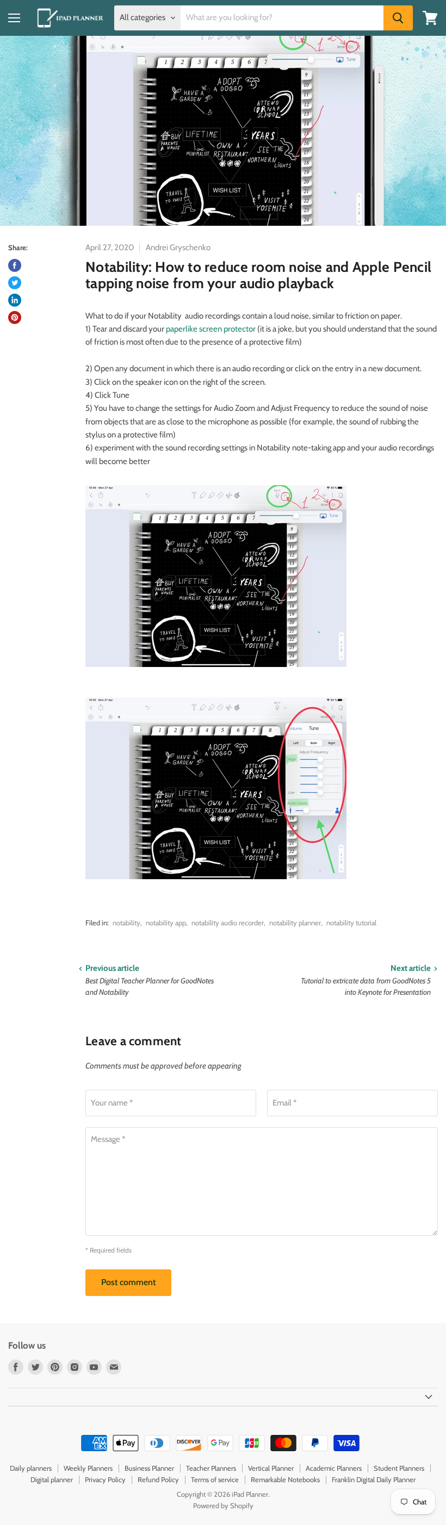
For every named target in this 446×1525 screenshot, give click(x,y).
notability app (166, 922)
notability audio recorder (227, 922)
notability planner (295, 922)
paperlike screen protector (211, 329)
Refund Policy (158, 1479)
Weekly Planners (88, 1468)
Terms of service (215, 1479)
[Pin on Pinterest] (14, 317)
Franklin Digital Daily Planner (374, 1479)
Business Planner (149, 1468)
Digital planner (51, 1479)
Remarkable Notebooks (285, 1479)
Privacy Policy (105, 1479)
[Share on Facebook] (14, 265)
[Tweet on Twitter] (14, 282)
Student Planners (399, 1468)
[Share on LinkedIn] (14, 300)
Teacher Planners (211, 1468)
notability (126, 922)
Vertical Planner (271, 1468)
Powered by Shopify (223, 1505)
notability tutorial (351, 922)
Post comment (128, 1282)
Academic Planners (334, 1468)
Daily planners (31, 1468)
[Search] (398, 17)
